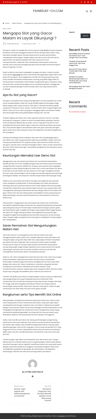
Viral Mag (61, 416)
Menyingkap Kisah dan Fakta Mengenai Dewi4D (79, 87)
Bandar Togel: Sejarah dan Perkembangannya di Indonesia (22, 391)
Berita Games (7, 28)
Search (72, 32)
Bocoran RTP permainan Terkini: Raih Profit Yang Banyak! (78, 71)
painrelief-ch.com (48, 11)
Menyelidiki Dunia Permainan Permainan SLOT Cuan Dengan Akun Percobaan (79, 56)
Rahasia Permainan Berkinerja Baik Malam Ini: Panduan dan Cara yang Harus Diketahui (78, 80)
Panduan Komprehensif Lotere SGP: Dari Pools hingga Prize (77, 63)
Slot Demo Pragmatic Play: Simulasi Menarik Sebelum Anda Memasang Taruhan (44, 393)
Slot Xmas (16, 75)
